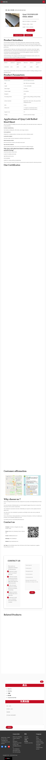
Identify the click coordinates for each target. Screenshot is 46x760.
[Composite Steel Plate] (11, 697)
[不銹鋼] (8, 693)
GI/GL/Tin (26, 736)
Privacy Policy (38, 739)
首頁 (6, 10)
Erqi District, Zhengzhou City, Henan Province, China (17, 743)
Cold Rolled (12, 545)
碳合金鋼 (12, 10)
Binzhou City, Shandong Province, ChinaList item (17, 738)
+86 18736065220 (16, 748)
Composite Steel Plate (28, 742)
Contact (37, 738)
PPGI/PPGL (26, 738)
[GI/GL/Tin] (8, 689)
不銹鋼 (25, 739)
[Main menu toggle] (44, 2)
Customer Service (39, 741)
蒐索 (42, 681)
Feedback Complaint (40, 742)
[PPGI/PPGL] (9, 691)
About (37, 736)
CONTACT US (14, 561)
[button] (30, 30)
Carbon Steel (16, 545)
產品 (9, 10)
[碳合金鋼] (8, 695)
